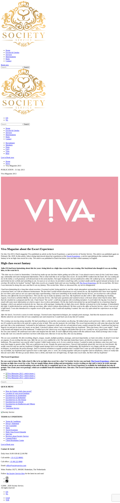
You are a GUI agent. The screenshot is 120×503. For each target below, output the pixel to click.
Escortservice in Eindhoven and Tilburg (20, 404)
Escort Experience (73, 256)
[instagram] (7, 479)
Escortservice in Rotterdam (16, 398)
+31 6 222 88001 (16, 458)
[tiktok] (7, 482)
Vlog (7, 151)
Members (9, 145)
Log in (3, 157)
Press (7, 147)
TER (7, 500)
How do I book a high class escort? (19, 391)
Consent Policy (11, 438)
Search (26, 67)
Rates (8, 59)
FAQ (7, 149)
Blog (7, 153)
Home (8, 50)
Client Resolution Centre (15, 440)
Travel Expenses (12, 430)
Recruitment (10, 143)
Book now (5, 65)
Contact (8, 61)
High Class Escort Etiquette (16, 432)
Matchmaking (11, 57)
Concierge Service (12, 408)
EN (7, 118)
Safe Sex (9, 434)
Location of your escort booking (17, 393)
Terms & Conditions (13, 421)
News (8, 164)
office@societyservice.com (16, 466)
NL (7, 120)
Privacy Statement (12, 424)
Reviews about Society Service (17, 436)
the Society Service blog (16, 473)
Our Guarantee (11, 426)
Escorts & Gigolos (12, 52)
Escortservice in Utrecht (14, 402)
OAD (8, 498)
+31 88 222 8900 (16, 462)
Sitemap (9, 406)
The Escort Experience (88, 283)
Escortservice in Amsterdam (16, 395)
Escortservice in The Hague (16, 400)
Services (9, 55)
